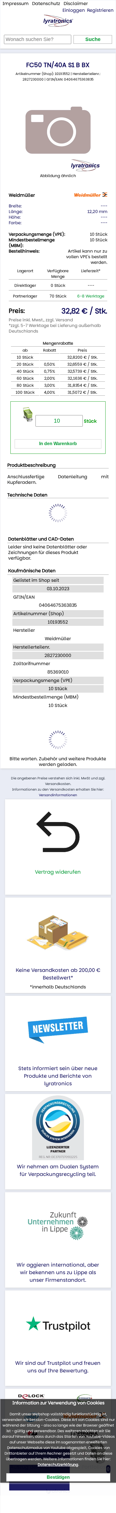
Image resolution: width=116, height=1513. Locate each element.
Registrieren (100, 10)
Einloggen (74, 10)
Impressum (16, 3)
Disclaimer (76, 3)
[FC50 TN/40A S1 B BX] (58, 130)
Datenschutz (46, 3)
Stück (90, 421)
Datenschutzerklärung (58, 1464)
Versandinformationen (58, 795)
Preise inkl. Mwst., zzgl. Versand (41, 320)
